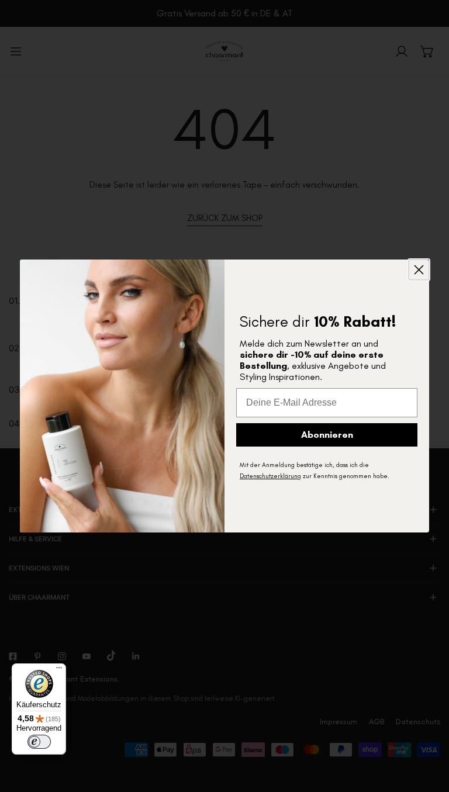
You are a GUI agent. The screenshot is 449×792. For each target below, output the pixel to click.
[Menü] (59, 670)
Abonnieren (327, 434)
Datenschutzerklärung (270, 476)
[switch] (39, 742)
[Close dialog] (419, 270)
